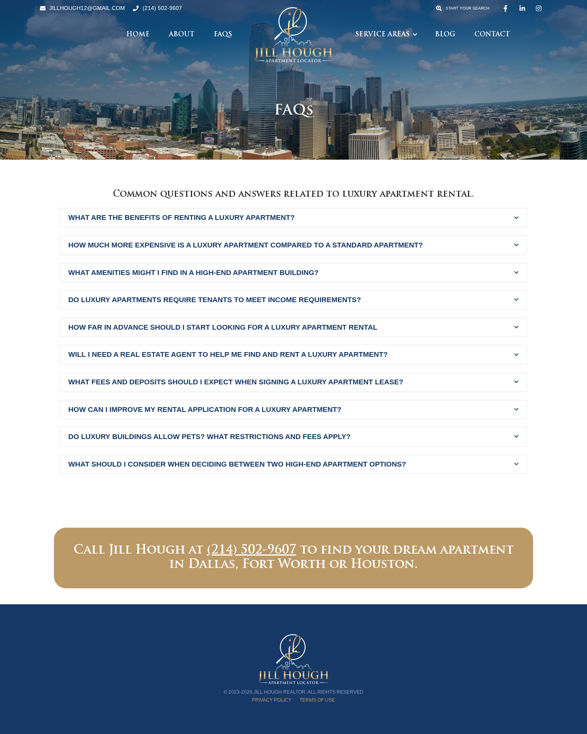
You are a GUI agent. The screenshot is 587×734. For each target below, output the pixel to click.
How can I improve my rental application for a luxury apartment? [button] (204, 409)
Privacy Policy (272, 700)
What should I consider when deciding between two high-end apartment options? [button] (237, 464)
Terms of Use (317, 700)
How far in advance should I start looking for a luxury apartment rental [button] (222, 327)
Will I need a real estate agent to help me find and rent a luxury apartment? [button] (228, 354)
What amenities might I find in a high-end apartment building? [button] (193, 273)
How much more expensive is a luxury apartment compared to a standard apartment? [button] (245, 245)
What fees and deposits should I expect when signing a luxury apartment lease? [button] (235, 382)
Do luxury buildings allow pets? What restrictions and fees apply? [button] (209, 437)
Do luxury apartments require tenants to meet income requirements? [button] (214, 300)
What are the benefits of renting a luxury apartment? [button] (181, 218)
